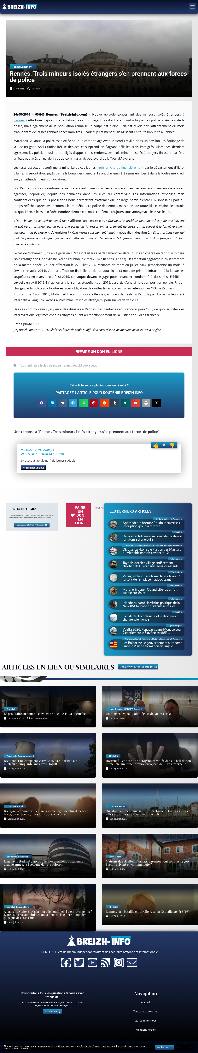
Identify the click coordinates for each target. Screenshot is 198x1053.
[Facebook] (66, 962)
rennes (67, 365)
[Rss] (105, 962)
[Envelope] (132, 962)
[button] (192, 7)
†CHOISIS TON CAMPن (36, 450)
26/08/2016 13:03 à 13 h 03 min (42, 453)
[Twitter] (79, 962)
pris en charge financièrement (121, 167)
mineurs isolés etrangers (44, 365)
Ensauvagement (23, 66)
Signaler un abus (34, 467)
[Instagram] (119, 962)
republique (80, 365)
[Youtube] (92, 962)
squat (93, 365)
